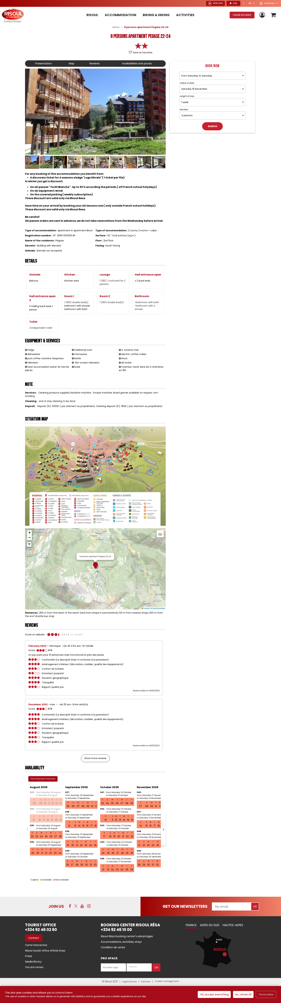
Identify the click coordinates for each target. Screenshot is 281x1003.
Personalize (266, 994)
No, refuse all (243, 994)
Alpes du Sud (209, 925)
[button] (273, 15)
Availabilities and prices (137, 63)
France (191, 925)
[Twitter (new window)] (75, 906)
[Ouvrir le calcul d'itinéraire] (29, 544)
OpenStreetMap (158, 608)
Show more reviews (95, 758)
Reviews (94, 63)
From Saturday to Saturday (43, 778)
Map (71, 63)
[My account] (262, 15)
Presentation (43, 63)
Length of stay (187, 96)
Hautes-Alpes (233, 925)
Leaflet (146, 608)
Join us (56, 906)
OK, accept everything (214, 994)
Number (184, 109)
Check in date (187, 83)
